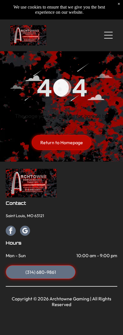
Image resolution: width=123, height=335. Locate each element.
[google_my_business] (25, 231)
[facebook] (11, 231)
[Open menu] (108, 35)
